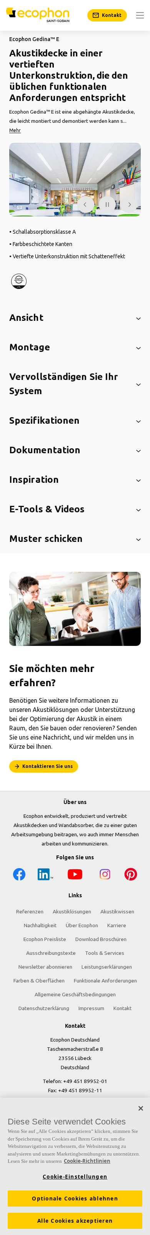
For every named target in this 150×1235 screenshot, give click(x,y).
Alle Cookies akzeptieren (75, 1220)
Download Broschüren (101, 939)
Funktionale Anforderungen (105, 980)
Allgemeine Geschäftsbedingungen (75, 994)
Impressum (91, 1008)
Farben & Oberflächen (39, 980)
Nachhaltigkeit (40, 925)
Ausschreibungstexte (51, 953)
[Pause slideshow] (107, 204)
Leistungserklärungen (107, 967)
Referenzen (29, 911)
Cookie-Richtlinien (87, 1160)
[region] (75, 1166)
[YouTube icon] (75, 876)
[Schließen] (140, 1108)
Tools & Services (104, 953)
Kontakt (122, 1008)
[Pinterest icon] (130, 876)
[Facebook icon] (19, 876)
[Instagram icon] (105, 876)
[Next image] (128, 204)
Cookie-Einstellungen (75, 1176)
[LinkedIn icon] (45, 876)
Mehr (15, 130)
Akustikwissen (117, 911)
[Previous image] (85, 204)
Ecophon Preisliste (44, 939)
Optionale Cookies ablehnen (75, 1198)
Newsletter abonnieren (45, 967)
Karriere (116, 925)
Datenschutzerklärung (43, 1008)
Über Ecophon (82, 925)
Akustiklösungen (72, 911)
